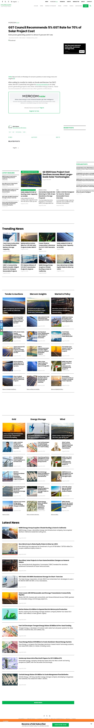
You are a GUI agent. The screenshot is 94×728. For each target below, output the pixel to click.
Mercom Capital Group (57, 719)
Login (85, 6)
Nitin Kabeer (22, 38)
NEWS (46, 1)
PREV (10, 137)
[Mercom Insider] (54, 2)
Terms (74, 719)
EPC (10, 132)
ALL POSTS (34, 137)
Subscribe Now (61, 725)
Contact (39, 719)
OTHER (65, 6)
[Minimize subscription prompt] (91, 723)
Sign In (42, 108)
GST (13, 132)
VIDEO (71, 6)
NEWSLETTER (76, 1)
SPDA (24, 132)
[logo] (5, 5)
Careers (46, 719)
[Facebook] (2, 2)
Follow (10, 77)
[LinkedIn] (11, 2)
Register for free (34, 111)
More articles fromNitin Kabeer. (19, 127)
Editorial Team (31, 719)
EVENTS (69, 1)
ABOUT (83, 1)
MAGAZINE (79, 6)
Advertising (21, 719)
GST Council (18, 132)
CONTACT (89, 1)
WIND (59, 6)
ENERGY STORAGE (50, 6)
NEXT (57, 137)
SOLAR (36, 6)
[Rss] (5, 2)
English (15, 1)
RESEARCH (62, 1)
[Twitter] (8, 2)
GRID (41, 6)
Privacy (68, 719)
